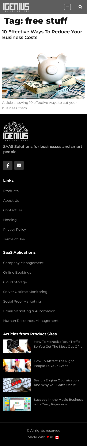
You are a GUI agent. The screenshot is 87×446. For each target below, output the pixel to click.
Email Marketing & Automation (29, 311)
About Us (11, 201)
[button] (67, 7)
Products (11, 191)
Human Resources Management (31, 321)
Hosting (10, 220)
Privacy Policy (14, 229)
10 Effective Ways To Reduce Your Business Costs (42, 34)
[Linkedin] (19, 165)
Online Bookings (17, 272)
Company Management (23, 263)
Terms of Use (14, 239)
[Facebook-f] (7, 165)
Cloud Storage (15, 282)
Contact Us (12, 210)
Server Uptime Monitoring (25, 292)
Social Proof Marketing (22, 301)
